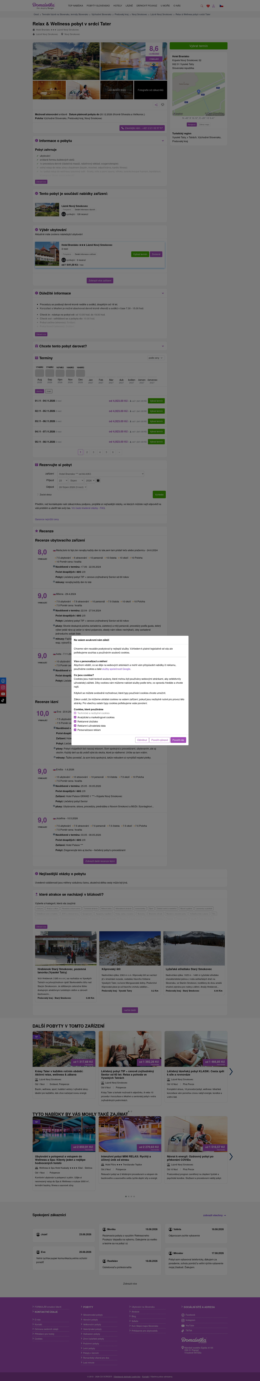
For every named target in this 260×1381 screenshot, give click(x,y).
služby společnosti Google (116, 669)
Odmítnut (142, 740)
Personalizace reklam (89, 730)
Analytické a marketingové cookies (96, 717)
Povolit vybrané (159, 740)
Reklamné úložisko (87, 721)
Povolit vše (178, 740)
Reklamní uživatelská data (91, 725)
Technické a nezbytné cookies (93, 713)
